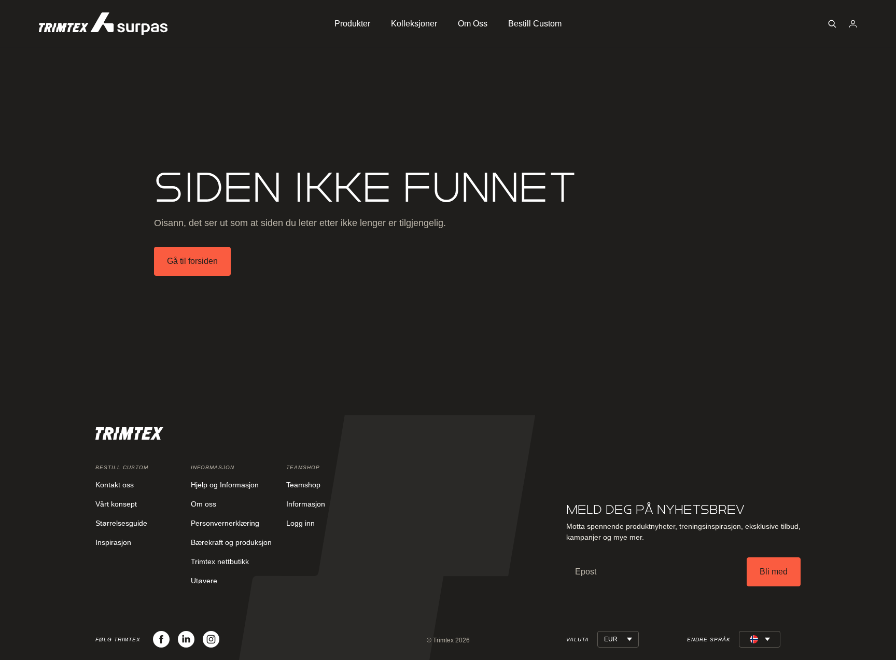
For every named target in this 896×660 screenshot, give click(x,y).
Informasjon (305, 504)
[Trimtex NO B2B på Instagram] (211, 639)
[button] (832, 24)
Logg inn (300, 523)
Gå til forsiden (192, 261)
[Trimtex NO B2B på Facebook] (161, 639)
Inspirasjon (113, 542)
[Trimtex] (103, 23)
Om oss (203, 504)
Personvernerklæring (225, 523)
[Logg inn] (853, 24)
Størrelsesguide (121, 523)
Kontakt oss (114, 485)
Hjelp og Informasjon (225, 485)
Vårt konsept (116, 504)
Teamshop (303, 485)
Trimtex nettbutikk (220, 561)
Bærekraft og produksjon (231, 542)
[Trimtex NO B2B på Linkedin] (186, 639)
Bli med (774, 571)
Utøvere (204, 581)
